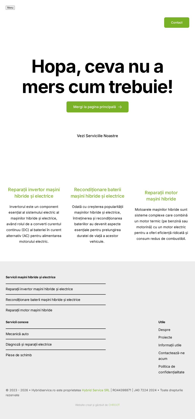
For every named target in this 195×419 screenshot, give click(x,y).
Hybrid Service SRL (96, 390)
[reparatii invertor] (34, 151)
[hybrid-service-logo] (97, 21)
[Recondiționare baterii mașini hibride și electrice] (97, 151)
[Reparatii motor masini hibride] (161, 154)
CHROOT (114, 404)
